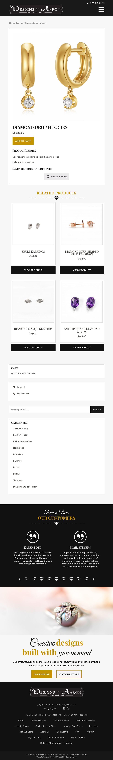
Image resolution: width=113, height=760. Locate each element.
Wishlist (20, 387)
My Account (22, 393)
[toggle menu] (101, 9)
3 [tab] (41, 579)
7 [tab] (71, 579)
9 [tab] (86, 579)
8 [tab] (78, 579)
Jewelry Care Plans (72, 726)
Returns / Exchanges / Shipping (56, 743)
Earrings (19, 23)
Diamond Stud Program (25, 487)
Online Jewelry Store (46, 726)
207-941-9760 (97, 3)
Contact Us (62, 732)
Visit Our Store (69, 674)
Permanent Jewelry (85, 720)
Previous (19, 578)
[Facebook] (64, 708)
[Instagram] (68, 708)
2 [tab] (34, 579)
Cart (77, 732)
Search (97, 409)
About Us (44, 732)
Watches (17, 480)
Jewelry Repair (38, 720)
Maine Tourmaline (22, 441)
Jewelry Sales (22, 726)
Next (94, 578)
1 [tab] (26, 579)
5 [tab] (56, 579)
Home (21, 720)
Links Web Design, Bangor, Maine (67, 754)
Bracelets (18, 454)
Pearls (16, 474)
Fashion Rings (20, 435)
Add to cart (23, 141)
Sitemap (83, 754)
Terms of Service (55, 737)
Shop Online (42, 674)
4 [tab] (49, 579)
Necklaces (18, 448)
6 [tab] (64, 579)
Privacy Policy (78, 737)
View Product (33, 270)
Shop (11, 23)
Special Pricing (21, 428)
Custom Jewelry (61, 720)
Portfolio (93, 726)
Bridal (16, 467)
